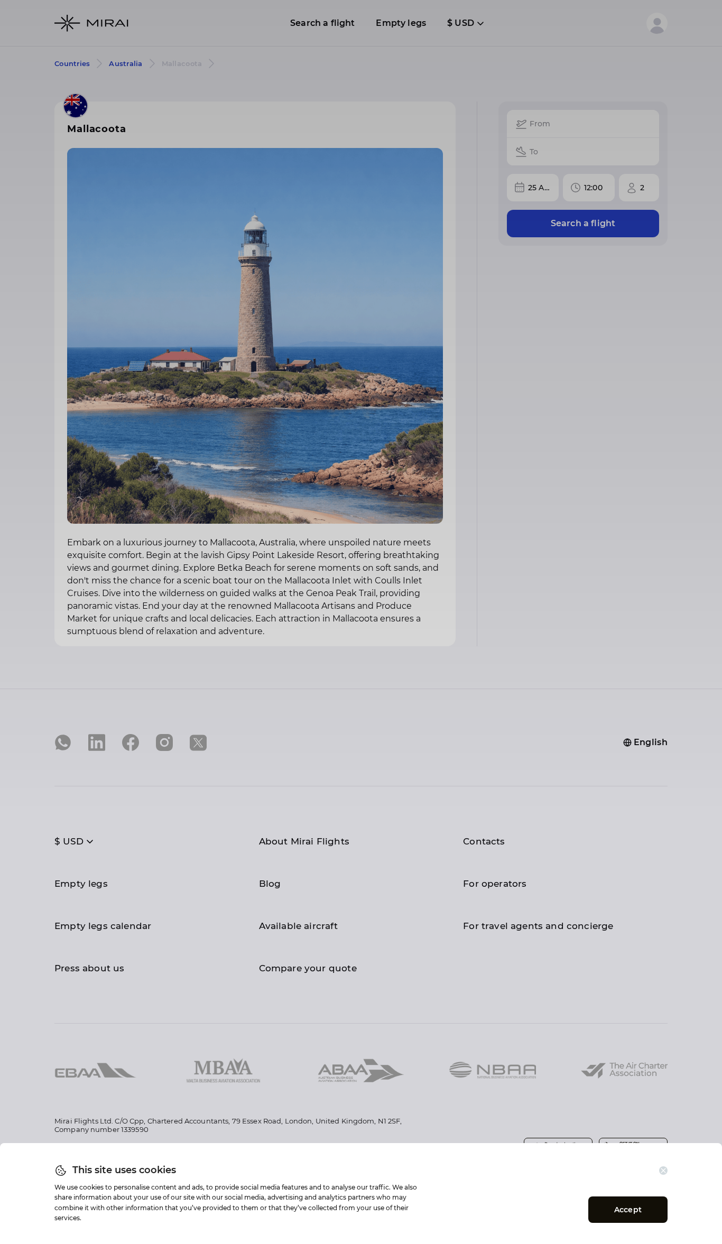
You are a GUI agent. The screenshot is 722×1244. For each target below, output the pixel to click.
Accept (628, 1209)
